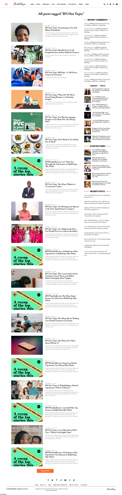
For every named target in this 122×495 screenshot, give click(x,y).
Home (36, 485)
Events (81, 4)
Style (53, 4)
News (32, 4)
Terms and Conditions (60, 485)
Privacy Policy (74, 485)
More (87, 4)
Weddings (46, 4)
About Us (43, 485)
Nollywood (72, 4)
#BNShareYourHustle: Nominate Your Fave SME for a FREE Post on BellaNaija (96, 30)
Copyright (84, 485)
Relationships (61, 4)
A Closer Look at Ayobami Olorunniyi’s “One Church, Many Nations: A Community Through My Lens (97, 253)
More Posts (45, 471)
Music (38, 4)
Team (49, 485)
